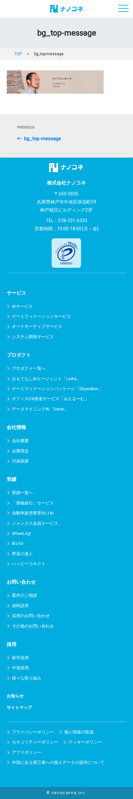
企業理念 (20, 451)
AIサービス (22, 306)
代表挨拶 (20, 461)
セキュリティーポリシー (35, 742)
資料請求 (20, 605)
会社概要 (20, 440)
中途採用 (20, 667)
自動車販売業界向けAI (33, 513)
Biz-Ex (17, 543)
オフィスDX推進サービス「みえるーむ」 (50, 398)
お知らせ (15, 695)
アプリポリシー (26, 752)
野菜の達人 (22, 553)
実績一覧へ (22, 492)
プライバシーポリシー (33, 732)
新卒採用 (20, 657)
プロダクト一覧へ (29, 368)
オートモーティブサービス (37, 326)
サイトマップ (19, 707)
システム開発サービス (33, 336)
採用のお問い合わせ (31, 615)
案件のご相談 (24, 595)
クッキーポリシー (85, 742)
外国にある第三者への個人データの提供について (58, 762)
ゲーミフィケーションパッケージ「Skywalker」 (57, 388)
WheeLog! (21, 533)
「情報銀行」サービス (33, 503)
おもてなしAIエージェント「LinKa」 (46, 378)
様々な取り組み (26, 678)
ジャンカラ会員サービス (35, 523)
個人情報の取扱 (79, 732)
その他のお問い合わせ (33, 626)
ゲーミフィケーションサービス (41, 316)
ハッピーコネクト (29, 563)
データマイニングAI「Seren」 (40, 409)
